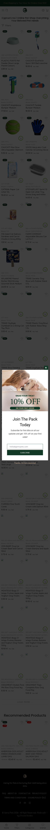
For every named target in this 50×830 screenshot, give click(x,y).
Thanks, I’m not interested (25, 463)
